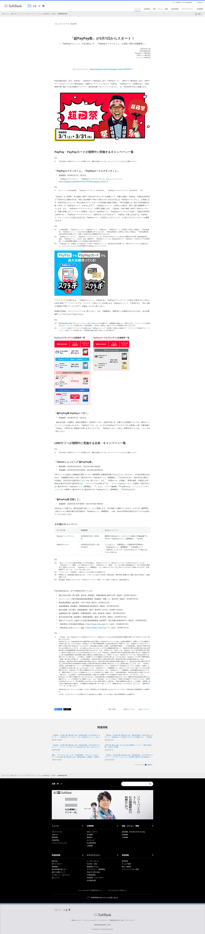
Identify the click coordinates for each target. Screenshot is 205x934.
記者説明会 (55, 840)
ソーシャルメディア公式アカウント (90, 890)
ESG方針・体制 (92, 864)
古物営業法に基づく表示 (117, 920)
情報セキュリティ (77, 920)
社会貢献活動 (91, 843)
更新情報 (55, 837)
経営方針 (55, 861)
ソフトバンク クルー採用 (130, 869)
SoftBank (13, 6)
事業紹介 (90, 837)
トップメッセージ (93, 861)
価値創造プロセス (93, 867)
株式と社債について (58, 872)
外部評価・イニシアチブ (95, 878)
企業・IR (13, 14)
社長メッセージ (92, 832)
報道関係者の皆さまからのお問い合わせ (104, 897)
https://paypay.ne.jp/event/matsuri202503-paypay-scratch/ (82, 181)
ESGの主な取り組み (93, 872)
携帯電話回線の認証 (65, 323)
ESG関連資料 (91, 875)
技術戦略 (125, 835)
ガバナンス (90, 840)
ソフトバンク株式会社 (43, 14)
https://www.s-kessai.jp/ (95, 624)
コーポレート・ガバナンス (61, 875)
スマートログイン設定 (83, 323)
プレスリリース (29, 14)
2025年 (54, 14)
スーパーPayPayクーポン (121, 483)
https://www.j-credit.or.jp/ (96, 628)
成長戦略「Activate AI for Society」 (134, 832)
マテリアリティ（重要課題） (96, 869)
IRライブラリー (57, 864)
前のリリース (129, 709)
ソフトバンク (102, 914)
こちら (89, 306)
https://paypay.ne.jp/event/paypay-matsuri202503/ (110, 69)
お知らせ (55, 835)
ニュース (20, 14)
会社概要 (90, 835)
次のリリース (144, 709)
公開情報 (90, 846)
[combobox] (134, 784)
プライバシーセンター (90, 920)
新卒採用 (125, 861)
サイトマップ (129, 920)
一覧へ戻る (111, 709)
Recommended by (139, 764)
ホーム (6, 14)
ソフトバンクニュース (59, 843)
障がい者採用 (126, 867)
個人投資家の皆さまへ (59, 869)
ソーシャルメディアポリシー (117, 890)
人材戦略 (125, 837)
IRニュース (55, 878)
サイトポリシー (103, 920)
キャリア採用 (126, 864)
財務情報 (55, 867)
